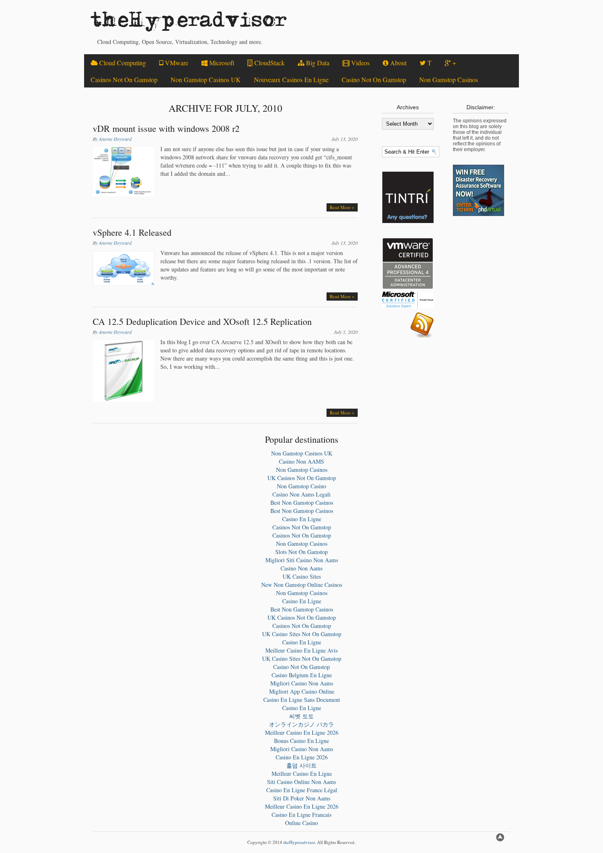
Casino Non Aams (301, 568)
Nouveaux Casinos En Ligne (291, 79)
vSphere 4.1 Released (132, 232)
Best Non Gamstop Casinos (301, 502)
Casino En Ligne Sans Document (301, 700)
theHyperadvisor (189, 22)
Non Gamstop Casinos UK (206, 79)
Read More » (342, 207)
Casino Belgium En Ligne (302, 675)
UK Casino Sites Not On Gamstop (301, 634)
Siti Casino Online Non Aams (301, 782)
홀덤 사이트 (301, 765)
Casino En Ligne (301, 519)
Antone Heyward (115, 139)
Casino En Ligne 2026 (302, 757)
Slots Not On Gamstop (301, 552)
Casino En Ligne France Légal (301, 790)
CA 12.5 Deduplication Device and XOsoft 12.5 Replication (202, 321)
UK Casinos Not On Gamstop (301, 478)
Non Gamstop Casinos (448, 79)
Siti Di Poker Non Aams (301, 798)
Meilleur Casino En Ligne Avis (301, 650)
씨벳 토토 (301, 716)
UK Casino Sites (302, 576)
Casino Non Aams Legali (301, 494)
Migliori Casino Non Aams (301, 683)
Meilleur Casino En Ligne (302, 773)
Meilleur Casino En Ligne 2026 (301, 732)
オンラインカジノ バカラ (301, 724)
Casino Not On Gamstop (374, 79)
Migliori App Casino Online (301, 691)
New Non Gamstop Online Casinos (301, 585)
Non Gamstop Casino (301, 486)
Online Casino (301, 823)
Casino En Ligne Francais (301, 815)
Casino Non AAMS (301, 461)
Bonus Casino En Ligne (301, 741)
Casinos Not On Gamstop (124, 79)
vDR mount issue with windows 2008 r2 (166, 128)
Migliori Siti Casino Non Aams (301, 560)
